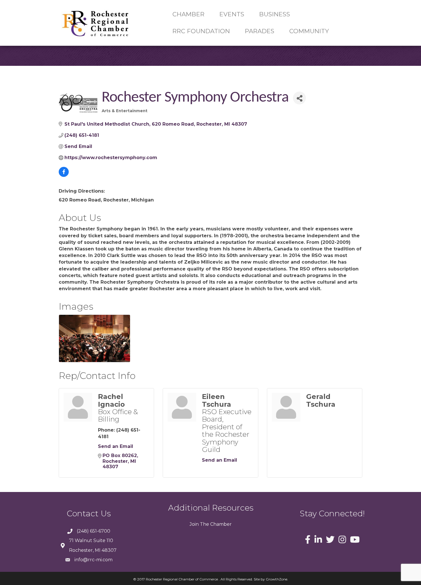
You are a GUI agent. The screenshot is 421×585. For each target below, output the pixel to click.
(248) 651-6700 (93, 531)
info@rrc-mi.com (93, 559)
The (204, 524)
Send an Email (115, 446)
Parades (259, 31)
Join (194, 524)
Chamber (220, 524)
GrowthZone (276, 579)
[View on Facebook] (64, 175)
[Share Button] (299, 98)
